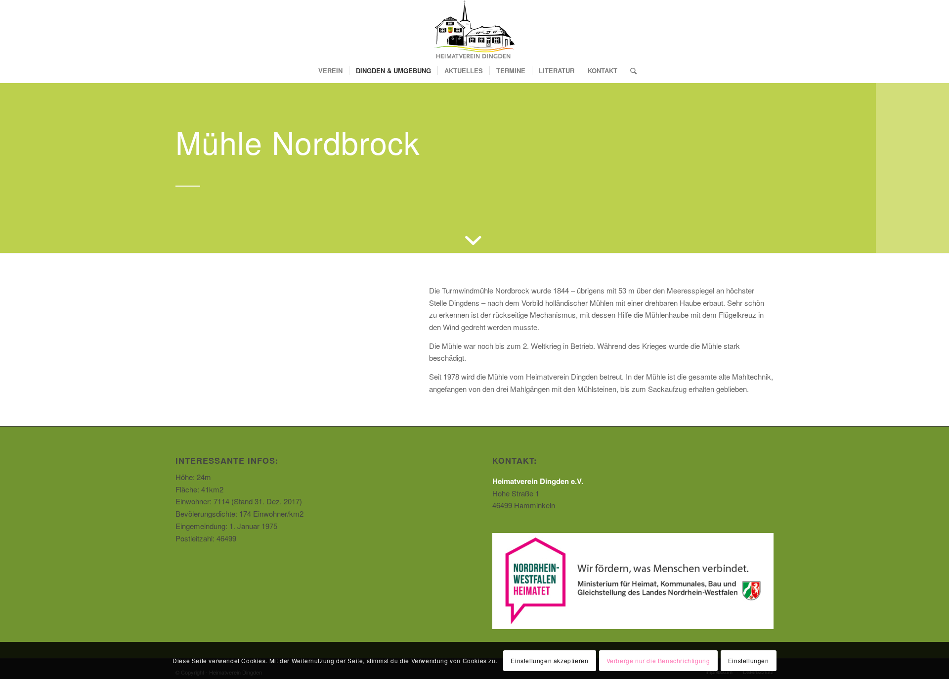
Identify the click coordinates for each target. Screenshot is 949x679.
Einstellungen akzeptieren (549, 660)
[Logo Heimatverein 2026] (474, 29)
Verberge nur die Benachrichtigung (658, 660)
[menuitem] (330, 70)
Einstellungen (748, 660)
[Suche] (630, 70)
